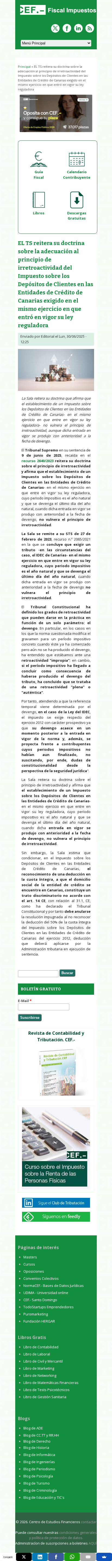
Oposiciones (33, 1271)
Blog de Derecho (37, 1441)
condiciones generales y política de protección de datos (63, 1535)
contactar (89, 1521)
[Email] (88, 1557)
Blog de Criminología (40, 1490)
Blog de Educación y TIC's (43, 1497)
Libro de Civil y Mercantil (43, 1361)
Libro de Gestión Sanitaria (44, 1396)
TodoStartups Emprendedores (48, 1306)
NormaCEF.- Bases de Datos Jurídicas (53, 1285)
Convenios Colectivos (41, 1278)
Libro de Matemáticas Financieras (51, 1382)
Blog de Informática (39, 1454)
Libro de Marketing (38, 1368)
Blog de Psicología (38, 1476)
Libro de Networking (39, 1375)
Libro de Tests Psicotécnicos (46, 1389)
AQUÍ (93, 1543)
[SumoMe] (104, 1557)
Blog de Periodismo (39, 1468)
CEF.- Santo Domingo (40, 1299)
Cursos (29, 1264)
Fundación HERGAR (39, 1321)
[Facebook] (56, 1557)
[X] (24, 1557)
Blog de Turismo (36, 1483)
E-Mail (25, 1000)
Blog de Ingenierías (39, 1461)
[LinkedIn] (40, 1557)
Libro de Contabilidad (40, 1346)
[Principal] (57, 15)
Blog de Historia (36, 1447)
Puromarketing (35, 1314)
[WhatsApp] (72, 1557)
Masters (30, 1257)
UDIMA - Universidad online (45, 1292)
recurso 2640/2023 (37, 460)
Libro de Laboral (36, 1354)
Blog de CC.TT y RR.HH (41, 1435)
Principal (24, 66)
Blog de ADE (33, 1428)
